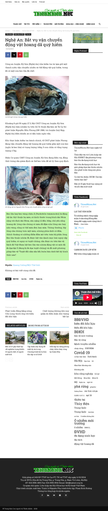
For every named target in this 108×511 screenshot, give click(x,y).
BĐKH (79, 331)
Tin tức (27, 24)
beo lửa (23, 279)
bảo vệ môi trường (83, 335)
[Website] (66, 495)
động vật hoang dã (84, 444)
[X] (14, 54)
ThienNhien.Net (88, 204)
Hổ (93, 361)
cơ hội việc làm (80, 357)
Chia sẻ (78, 235)
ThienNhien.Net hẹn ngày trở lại (88, 149)
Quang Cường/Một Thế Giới (26, 265)
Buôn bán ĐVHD (28, 31)
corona (89, 348)
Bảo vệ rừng (80, 340)
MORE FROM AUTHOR (38, 325)
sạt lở (89, 395)
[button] (99, 24)
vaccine (91, 412)
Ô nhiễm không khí (87, 416)
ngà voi (89, 382)
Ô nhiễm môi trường (84, 422)
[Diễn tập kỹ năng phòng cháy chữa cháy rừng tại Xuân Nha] (59, 337)
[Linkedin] (48, 495)
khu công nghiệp (83, 373)
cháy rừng (78, 348)
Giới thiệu (8, 2)
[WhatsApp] (26, 54)
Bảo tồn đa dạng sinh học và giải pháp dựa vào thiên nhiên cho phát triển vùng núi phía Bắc (88, 168)
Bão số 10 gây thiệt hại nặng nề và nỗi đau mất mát (88, 185)
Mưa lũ (95, 378)
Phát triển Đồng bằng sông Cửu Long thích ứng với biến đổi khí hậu (19, 314)
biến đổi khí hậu (84, 323)
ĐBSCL (87, 427)
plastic (93, 387)
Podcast (42, 2)
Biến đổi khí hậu (83, 327)
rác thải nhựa (90, 391)
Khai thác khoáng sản (82, 365)
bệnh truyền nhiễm (85, 344)
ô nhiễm (78, 427)
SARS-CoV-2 (79, 395)
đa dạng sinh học (84, 435)
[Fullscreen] (99, 303)
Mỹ (75, 382)
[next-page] (11, 359)
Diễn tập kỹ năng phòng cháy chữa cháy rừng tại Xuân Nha (59, 349)
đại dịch (78, 439)
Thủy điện (81, 403)
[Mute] (96, 303)
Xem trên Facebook (80, 232)
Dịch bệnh (92, 356)
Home (7, 31)
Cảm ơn (17, 2)
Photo (81, 228)
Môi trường (59, 24)
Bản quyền (25, 2)
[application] (88, 297)
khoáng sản (79, 369)
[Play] (76, 303)
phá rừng (81, 386)
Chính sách (90, 24)
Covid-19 (82, 352)
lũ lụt (97, 374)
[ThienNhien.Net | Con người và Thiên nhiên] (54, 12)
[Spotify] (60, 495)
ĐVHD (31, 279)
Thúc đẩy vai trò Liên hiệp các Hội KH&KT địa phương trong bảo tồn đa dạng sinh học (88, 157)
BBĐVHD (16, 279)
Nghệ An (39, 279)
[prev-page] (7, 359)
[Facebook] (8, 54)
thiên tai (79, 399)
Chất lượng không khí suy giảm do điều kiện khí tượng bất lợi (55, 314)
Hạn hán (87, 361)
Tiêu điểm (35, 24)
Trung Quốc (80, 407)
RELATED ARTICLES (16, 325)
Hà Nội (78, 360)
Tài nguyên (47, 24)
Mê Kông (78, 378)
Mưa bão (87, 378)
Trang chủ (17, 24)
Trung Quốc (80, 411)
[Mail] (54, 495)
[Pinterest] (20, 54)
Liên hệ (34, 2)
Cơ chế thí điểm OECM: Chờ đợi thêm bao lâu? (88, 178)
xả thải (76, 416)
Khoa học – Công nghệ (75, 24)
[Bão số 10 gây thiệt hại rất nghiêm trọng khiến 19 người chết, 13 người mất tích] (15, 337)
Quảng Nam (78, 391)
